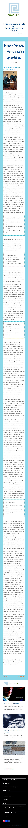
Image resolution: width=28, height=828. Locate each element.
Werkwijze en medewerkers (8, 796)
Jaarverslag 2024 (6, 790)
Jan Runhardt (18, 825)
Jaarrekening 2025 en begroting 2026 (10, 779)
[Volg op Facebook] (9, 821)
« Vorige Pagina (8, 769)
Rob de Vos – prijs (9, 816)
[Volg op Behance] (6, 821)
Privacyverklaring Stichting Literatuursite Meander (13, 807)
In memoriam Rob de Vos (10, 812)
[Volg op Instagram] (4, 821)
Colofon (4, 803)
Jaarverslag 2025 (6, 783)
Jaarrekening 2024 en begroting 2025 (10, 786)
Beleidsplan (5, 799)
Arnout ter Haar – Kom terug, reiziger (13, 758)
